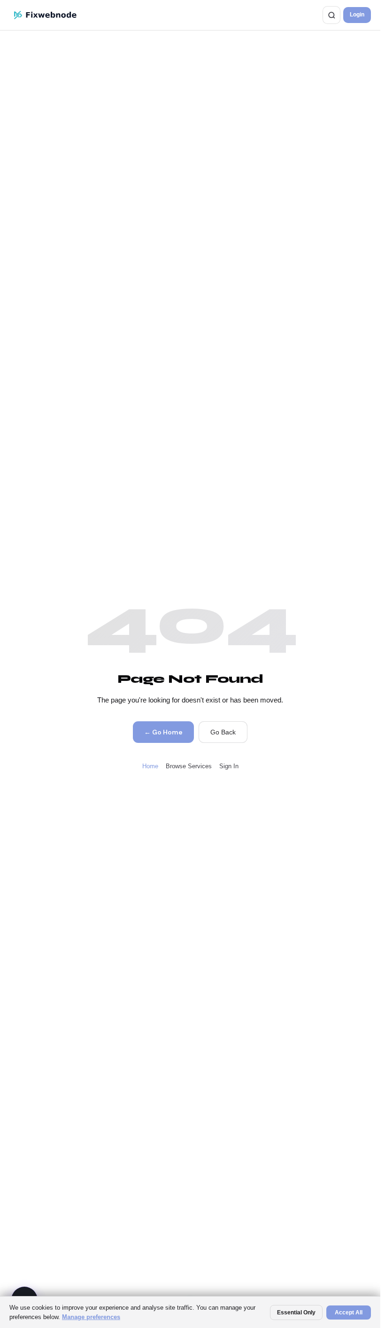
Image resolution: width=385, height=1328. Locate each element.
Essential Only (296, 1312)
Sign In (229, 766)
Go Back (223, 732)
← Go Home (163, 732)
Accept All (348, 1312)
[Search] (331, 15)
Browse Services (189, 766)
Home (150, 766)
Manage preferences (91, 1316)
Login (357, 14)
